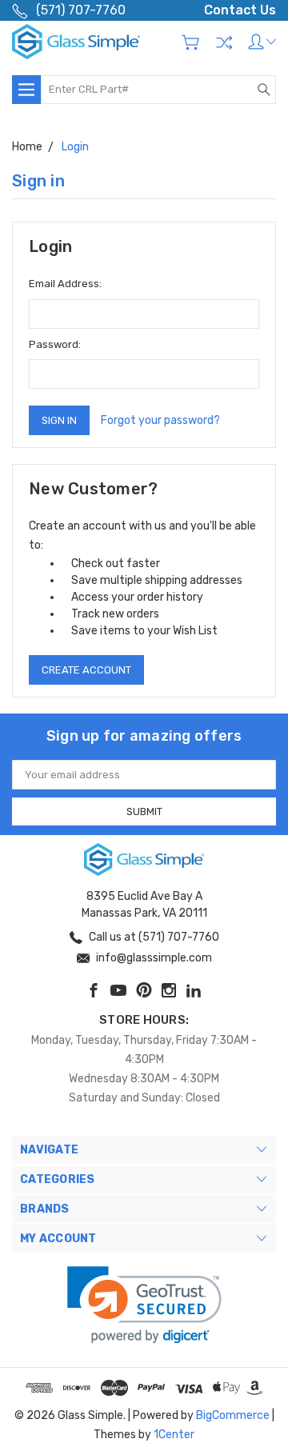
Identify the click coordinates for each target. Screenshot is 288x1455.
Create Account (86, 670)
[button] (144, 1305)
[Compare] (224, 42)
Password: (55, 344)
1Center (174, 1434)
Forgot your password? (160, 420)
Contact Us (240, 10)
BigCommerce (233, 1415)
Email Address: (65, 284)
